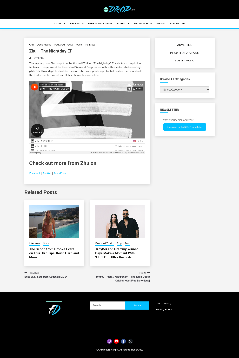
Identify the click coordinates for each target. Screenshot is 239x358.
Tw (130, 341)
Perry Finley (38, 57)
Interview (34, 243)
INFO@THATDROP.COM (184, 52)
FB (123, 341)
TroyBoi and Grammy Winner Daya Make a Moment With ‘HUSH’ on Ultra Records (116, 253)
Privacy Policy (164, 309)
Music (58, 23)
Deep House (44, 44)
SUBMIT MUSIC (184, 60)
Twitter (47, 173)
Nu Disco (90, 44)
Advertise (177, 23)
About (161, 23)
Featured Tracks (63, 44)
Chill (31, 44)
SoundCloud (60, 173)
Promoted (141, 23)
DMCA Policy (163, 303)
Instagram (109, 341)
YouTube (116, 341)
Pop (119, 243)
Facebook (35, 173)
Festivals (77, 23)
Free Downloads (100, 23)
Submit (122, 23)
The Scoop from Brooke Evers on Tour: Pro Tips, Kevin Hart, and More (54, 253)
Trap (127, 243)
